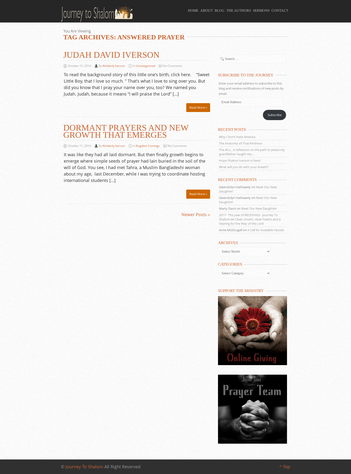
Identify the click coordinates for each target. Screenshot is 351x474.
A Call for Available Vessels (265, 230)
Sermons (261, 10)
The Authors (238, 10)
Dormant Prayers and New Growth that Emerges (125, 131)
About (206, 10)
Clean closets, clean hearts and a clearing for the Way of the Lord (250, 221)
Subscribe (275, 115)
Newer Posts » (195, 214)
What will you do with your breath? (244, 167)
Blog (219, 10)
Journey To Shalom (84, 466)
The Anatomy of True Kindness (240, 143)
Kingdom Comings (148, 146)
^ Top (284, 466)
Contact (279, 10)
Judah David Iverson (111, 55)
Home (193, 10)
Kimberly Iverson (114, 66)
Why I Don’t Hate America (237, 137)
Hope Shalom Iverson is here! (240, 160)
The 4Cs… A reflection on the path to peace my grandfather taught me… (252, 152)
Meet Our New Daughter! (259, 208)
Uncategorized (145, 66)
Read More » (198, 107)
